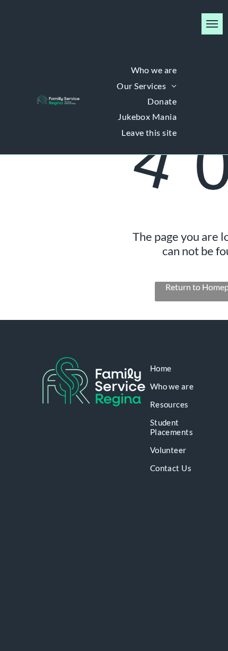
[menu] (212, 23)
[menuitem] (154, 69)
